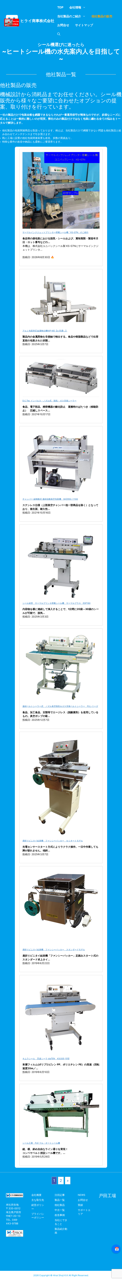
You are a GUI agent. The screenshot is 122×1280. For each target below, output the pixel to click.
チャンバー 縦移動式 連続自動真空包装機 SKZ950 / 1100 (50, 499)
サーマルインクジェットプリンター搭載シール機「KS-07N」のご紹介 (55, 232)
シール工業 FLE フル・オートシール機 (41, 1143)
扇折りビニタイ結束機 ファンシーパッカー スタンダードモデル (53, 949)
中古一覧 (60, 1210)
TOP (60, 7)
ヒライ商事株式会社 (37, 20)
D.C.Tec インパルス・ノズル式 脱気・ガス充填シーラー (49, 400)
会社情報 (75, 7)
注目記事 (60, 1194)
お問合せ (63, 25)
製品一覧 (60, 1200)
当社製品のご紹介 (69, 16)
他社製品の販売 (102, 16)
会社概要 (36, 1194)
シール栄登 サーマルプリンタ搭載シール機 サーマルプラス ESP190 (56, 603)
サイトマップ (84, 25)
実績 (80, 1205)
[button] (58, 34)
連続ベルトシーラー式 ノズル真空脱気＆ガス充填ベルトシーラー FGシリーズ (60, 706)
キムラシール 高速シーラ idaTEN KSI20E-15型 (45, 1058)
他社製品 (60, 1205)
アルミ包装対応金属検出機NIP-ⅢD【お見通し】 (44, 330)
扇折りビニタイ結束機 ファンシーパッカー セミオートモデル (52, 840)
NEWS (81, 1194)
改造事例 (60, 1215)
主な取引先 (37, 1200)
